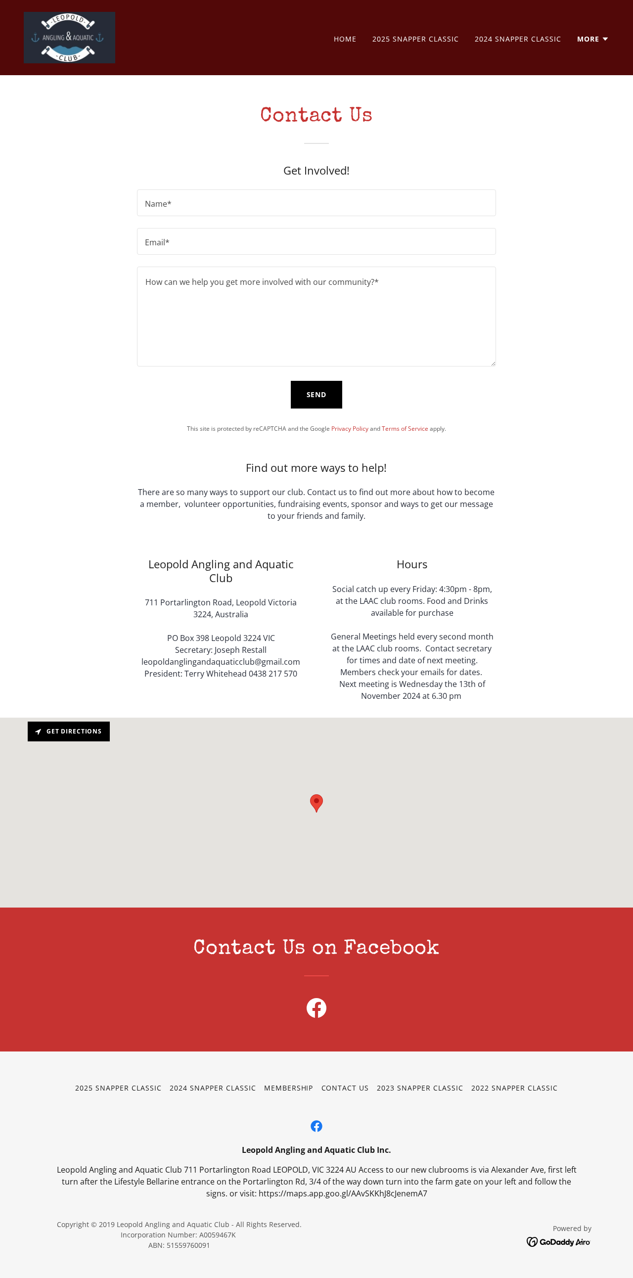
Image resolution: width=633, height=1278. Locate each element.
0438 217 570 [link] (273, 673)
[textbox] (316, 202)
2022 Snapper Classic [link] (514, 1088)
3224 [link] (252, 638)
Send (317, 394)
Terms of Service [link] (405, 428)
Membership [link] (289, 1088)
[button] (593, 39)
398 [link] (202, 638)
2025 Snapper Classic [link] (415, 39)
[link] (69, 36)
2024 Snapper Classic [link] (518, 39)
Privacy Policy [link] (349, 428)
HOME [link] (345, 39)
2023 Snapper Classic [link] (420, 1088)
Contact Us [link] (345, 1088)
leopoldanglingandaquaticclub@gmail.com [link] (220, 661)
